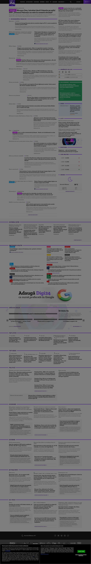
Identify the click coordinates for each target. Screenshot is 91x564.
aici (33, 556)
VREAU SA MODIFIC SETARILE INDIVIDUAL (80, 555)
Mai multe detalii (7, 550)
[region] (45, 554)
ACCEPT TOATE (81, 551)
